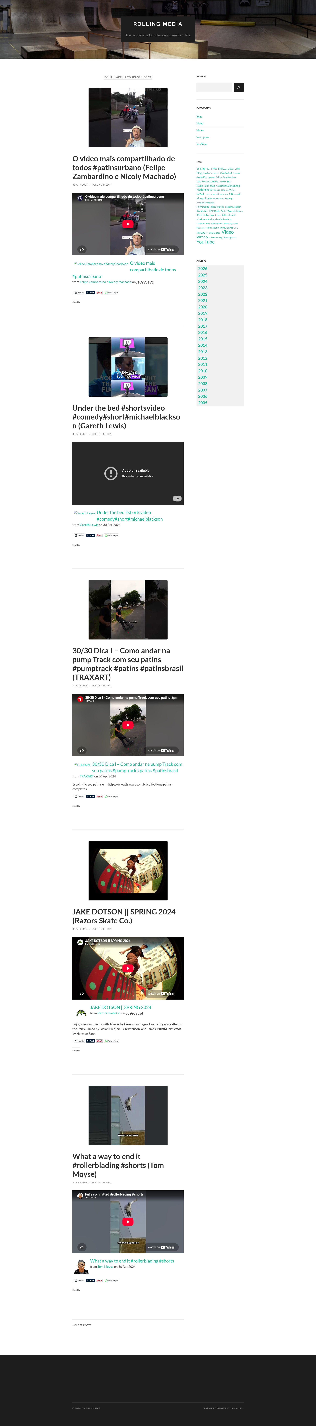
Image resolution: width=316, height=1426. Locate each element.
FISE (229, 182)
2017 (202, 326)
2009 (202, 377)
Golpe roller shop (206, 185)
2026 (202, 268)
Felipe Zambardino (226, 177)
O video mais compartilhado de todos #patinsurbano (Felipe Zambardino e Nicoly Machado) (124, 167)
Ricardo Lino (202, 211)
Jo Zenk (200, 194)
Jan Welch (230, 190)
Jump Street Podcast (214, 194)
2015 (202, 338)
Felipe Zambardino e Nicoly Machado (106, 282)
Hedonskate (204, 189)
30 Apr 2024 (80, 184)
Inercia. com (219, 190)
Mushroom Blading (222, 198)
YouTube (202, 144)
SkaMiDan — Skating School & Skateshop (214, 219)
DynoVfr (211, 177)
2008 (202, 383)
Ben (208, 169)
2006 (202, 396)
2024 (202, 281)
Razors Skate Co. (109, 1013)
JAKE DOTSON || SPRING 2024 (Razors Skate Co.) (124, 916)
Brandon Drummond (211, 173)
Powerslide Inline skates (210, 206)
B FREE (214, 169)
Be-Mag (201, 168)
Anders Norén (226, 1408)
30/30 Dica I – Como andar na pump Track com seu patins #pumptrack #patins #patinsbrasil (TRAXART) (127, 664)
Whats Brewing (215, 237)
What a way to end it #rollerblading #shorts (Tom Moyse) (118, 1165)
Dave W (236, 173)
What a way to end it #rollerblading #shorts (132, 1260)
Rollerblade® (228, 215)
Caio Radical (226, 173)
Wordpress (203, 137)
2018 (202, 319)
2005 (202, 402)
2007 (202, 390)
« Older (81, 1325)
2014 (202, 345)
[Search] (239, 87)
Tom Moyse (105, 1266)
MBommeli (234, 194)
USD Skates (214, 233)
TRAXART (87, 776)
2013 (202, 351)
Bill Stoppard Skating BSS (229, 169)
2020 (202, 306)
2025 (202, 274)
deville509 (202, 177)
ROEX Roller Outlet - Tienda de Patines (226, 211)
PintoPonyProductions (205, 203)
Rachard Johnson (233, 206)
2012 (202, 358)
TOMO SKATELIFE (229, 227)
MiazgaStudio (204, 198)
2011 (202, 364)
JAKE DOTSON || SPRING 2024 (120, 1007)
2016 (202, 332)
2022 (202, 294)
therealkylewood (231, 223)
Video (200, 123)
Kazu (225, 194)
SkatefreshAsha (203, 223)
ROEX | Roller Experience (208, 215)
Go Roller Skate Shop (228, 185)
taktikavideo (217, 223)
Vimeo (200, 130)
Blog (199, 116)
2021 (202, 300)
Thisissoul (201, 228)
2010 (202, 370)
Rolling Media (158, 24)
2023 (202, 287)
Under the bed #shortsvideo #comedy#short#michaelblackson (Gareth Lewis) (126, 416)
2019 (202, 313)
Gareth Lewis (89, 525)
